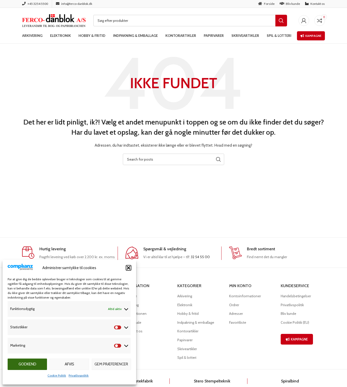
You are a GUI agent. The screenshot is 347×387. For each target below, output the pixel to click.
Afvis (69, 364)
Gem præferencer (111, 364)
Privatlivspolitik (79, 375)
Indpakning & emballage (195, 322)
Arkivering (184, 296)
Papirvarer (185, 340)
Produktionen (136, 313)
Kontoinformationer (245, 296)
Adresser (236, 313)
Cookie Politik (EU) (295, 322)
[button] (128, 267)
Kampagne (313, 36)
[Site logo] (54, 20)
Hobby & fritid (188, 313)
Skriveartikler (187, 349)
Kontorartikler (187, 331)
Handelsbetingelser (296, 296)
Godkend (27, 364)
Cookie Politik (57, 375)
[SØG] (281, 20)
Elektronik (184, 305)
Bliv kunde (288, 313)
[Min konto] (304, 21)
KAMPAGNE (299, 339)
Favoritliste (237, 322)
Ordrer (234, 305)
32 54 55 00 (200, 257)
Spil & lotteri (186, 357)
